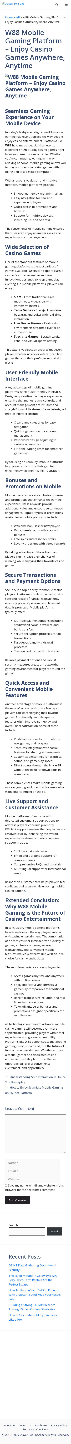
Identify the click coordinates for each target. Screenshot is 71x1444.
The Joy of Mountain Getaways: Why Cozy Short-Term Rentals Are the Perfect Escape (33, 1280)
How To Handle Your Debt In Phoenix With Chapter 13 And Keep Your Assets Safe (35, 1294)
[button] (57, 4)
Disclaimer (41, 1425)
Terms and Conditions (36, 1429)
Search (13, 1225)
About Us (9, 1425)
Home (9, 17)
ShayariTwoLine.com (32, 1434)
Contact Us (25, 1425)
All (18, 17)
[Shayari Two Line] (13, 4)
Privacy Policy (59, 1425)
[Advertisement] (35, 1375)
